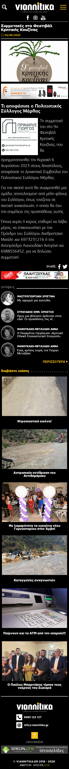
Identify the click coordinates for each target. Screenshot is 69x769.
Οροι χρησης (34, 742)
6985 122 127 (33, 717)
